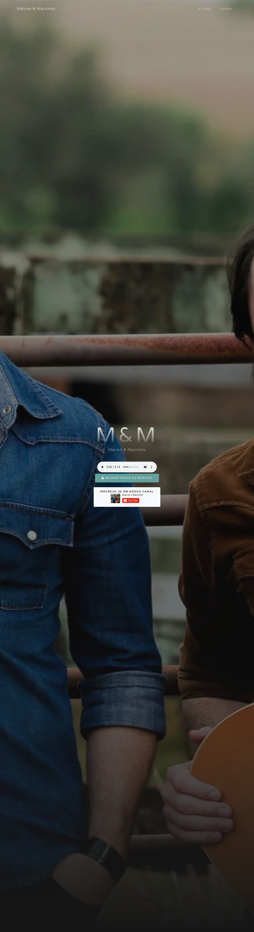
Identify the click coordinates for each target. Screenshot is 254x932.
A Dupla (204, 9)
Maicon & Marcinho (36, 8)
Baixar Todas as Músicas (128, 477)
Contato (226, 9)
